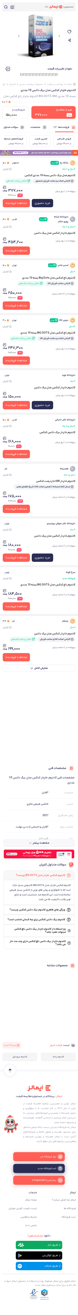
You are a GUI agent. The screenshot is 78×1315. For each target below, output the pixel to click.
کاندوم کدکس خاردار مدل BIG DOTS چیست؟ (40, 875)
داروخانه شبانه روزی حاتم (54, 219)
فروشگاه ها (70, 1208)
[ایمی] (11, 1124)
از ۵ (5, 102)
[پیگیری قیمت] (69, 32)
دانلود (39, 1236)
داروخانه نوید (68, 375)
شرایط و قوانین (28, 1217)
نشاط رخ (59, 162)
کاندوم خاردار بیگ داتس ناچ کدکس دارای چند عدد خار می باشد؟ (38, 943)
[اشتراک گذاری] (69, 40)
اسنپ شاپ (58, 265)
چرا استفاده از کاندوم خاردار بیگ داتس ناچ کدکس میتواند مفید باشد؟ (40, 930)
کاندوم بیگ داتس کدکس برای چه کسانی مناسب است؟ (36, 919)
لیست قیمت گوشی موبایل (23, 1208)
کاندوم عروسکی (20, 1056)
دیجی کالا (59, 320)
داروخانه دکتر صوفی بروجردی (61, 523)
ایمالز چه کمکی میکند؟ (64, 1200)
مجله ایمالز (31, 1200)
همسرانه (64, 468)
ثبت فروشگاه (68, 1217)
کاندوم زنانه (58, 1056)
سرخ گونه (70, 572)
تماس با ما (31, 1225)
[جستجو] (5, 6)
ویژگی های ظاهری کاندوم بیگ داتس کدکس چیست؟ (37, 909)
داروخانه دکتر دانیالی (65, 419)
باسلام (65, 621)
